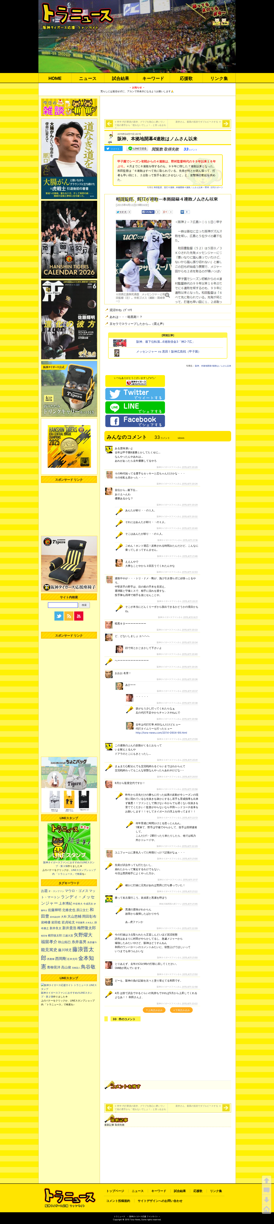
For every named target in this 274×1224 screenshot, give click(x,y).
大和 (64, 916)
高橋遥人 (76, 967)
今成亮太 (88, 903)
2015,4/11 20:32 (190, 516)
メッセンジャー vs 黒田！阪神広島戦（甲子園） (168, 351)
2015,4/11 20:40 (190, 528)
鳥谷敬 (88, 967)
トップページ (115, 1191)
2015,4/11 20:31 (190, 601)
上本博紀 (65, 903)
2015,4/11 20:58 (190, 719)
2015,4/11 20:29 (190, 504)
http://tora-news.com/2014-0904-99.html (161, 732)
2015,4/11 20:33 (190, 629)
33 (190, 149)
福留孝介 (49, 941)
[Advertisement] (168, 107)
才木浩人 (89, 922)
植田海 (44, 936)
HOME (55, 78)
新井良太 (56, 928)
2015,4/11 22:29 (190, 846)
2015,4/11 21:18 (190, 540)
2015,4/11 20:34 (190, 642)
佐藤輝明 (54, 910)
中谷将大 (78, 903)
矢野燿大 (83, 935)
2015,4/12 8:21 (190, 617)
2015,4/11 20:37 (190, 691)
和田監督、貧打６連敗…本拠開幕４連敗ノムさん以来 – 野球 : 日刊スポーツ (188, 187)
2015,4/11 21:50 (190, 957)
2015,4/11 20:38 (190, 703)
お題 (44, 891)
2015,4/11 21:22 (190, 891)
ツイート (115, 149)
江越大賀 (68, 935)
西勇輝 (50, 959)
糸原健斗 (92, 942)
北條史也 (68, 910)
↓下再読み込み (181, 1010)
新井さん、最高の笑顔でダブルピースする (198, 121)
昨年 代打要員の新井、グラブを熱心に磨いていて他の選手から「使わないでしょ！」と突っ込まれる (140, 125)
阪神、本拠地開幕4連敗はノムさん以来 (213, 365)
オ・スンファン (56, 891)
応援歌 (186, 78)
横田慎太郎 (55, 935)
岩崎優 (46, 922)
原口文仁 (82, 910)
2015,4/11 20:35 (190, 666)
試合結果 (120, 78)
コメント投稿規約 (118, 1201)
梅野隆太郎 (86, 927)
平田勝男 (80, 922)
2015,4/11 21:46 (190, 556)
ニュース (88, 78)
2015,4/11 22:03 (190, 572)
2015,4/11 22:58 (190, 986)
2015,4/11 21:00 (190, 858)
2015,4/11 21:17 (190, 879)
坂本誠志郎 (55, 917)
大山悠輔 (74, 916)
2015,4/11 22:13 (190, 817)
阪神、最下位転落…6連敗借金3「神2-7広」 (165, 341)
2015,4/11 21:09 (190, 739)
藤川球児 (65, 950)
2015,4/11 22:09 (190, 928)
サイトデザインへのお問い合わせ (160, 1201)
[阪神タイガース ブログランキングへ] (136, 381)
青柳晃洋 (53, 967)
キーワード (153, 78)
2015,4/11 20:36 (190, 679)
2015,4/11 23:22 (190, 1003)
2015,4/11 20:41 (190, 760)
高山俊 (66, 967)
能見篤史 (49, 949)
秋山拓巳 (64, 942)
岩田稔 (56, 922)
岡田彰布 (89, 916)
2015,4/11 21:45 (190, 904)
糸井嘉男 (79, 942)
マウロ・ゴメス (76, 891)
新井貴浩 (69, 928)
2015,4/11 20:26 (190, 467)
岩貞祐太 (68, 922)
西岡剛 (60, 958)
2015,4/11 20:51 (190, 776)
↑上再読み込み (154, 1010)
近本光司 (72, 958)
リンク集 (219, 78)
